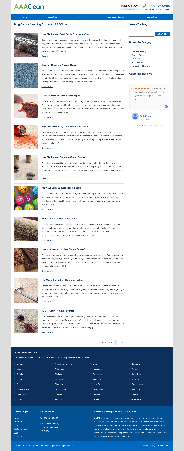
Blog (16, 433)
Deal (95, 364)
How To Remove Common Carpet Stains (63, 157)
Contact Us (152, 17)
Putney (19, 384)
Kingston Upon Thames (65, 364)
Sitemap (160, 446)
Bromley (20, 374)
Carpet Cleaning (139, 51)
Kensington (98, 369)
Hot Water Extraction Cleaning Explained (64, 280)
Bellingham (59, 369)
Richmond (135, 364)
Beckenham (98, 389)
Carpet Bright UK (67, 446)
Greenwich (136, 399)
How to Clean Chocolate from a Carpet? (63, 249)
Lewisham (59, 394)
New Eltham (98, 384)
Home (24, 17)
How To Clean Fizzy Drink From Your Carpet (65, 126)
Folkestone (136, 394)
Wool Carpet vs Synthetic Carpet (59, 218)
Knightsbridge (137, 384)
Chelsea (58, 374)
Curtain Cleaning (139, 55)
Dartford (135, 379)
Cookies (145, 446)
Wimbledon (98, 379)
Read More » (47, 56)
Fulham (134, 369)
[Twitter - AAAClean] (167, 446)
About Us (52, 17)
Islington (58, 399)
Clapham (59, 384)
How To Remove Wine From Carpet (61, 95)
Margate (96, 394)
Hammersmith (23, 389)
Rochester (97, 374)
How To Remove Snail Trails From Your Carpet (67, 34)
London (38, 358)
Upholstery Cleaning (141, 66)
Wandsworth (22, 394)
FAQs (16, 425)
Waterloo (59, 379)
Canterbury (136, 374)
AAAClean (24, 446)
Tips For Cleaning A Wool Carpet (59, 65)
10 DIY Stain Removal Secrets (58, 310)
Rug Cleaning (138, 62)
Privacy (152, 446)
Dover (19, 379)
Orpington (21, 399)
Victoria (20, 369)
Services (82, 17)
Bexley (96, 399)
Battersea (135, 389)
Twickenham (60, 389)
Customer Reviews (117, 17)
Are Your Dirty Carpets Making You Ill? (62, 187)
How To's (136, 59)
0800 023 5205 (158, 6)
